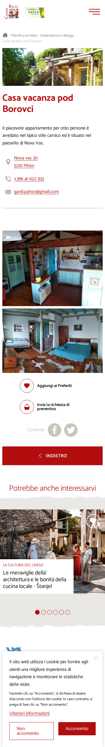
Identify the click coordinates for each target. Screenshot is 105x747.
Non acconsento (28, 731)
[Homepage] (12, 12)
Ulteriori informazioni (29, 713)
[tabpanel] (52, 559)
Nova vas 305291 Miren (26, 162)
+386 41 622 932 (29, 179)
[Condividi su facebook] (55, 430)
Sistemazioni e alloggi (57, 36)
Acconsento (77, 729)
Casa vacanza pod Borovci (22, 41)
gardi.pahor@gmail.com (36, 192)
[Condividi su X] (71, 430)
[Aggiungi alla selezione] (93, 521)
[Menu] (94, 12)
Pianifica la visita (24, 36)
